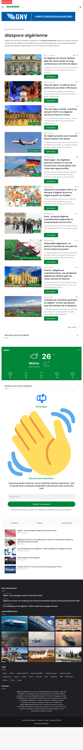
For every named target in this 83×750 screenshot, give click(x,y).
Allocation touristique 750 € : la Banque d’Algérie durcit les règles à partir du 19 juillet (60, 192)
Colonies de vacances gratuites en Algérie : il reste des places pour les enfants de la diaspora (60, 303)
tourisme (5, 680)
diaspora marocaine (51, 673)
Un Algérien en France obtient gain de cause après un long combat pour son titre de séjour (60, 61)
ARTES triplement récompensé (28, 558)
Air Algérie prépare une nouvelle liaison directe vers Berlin (60, 137)
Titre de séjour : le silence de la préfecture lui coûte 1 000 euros (60, 86)
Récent (39, 523)
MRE (61, 676)
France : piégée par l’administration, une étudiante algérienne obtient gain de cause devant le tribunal (60, 274)
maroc (46, 676)
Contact (46, 720)
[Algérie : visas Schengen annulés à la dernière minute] (10, 533)
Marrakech (54, 676)
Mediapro (45, 723)
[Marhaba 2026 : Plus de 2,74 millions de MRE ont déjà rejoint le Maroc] (15, 654)
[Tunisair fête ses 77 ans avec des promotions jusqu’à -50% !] (10, 569)
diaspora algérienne (22, 673)
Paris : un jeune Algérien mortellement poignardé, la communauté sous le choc (58, 219)
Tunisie (12, 680)
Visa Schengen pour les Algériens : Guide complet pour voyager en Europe (44, 549)
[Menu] (3, 7)
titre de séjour (69, 676)
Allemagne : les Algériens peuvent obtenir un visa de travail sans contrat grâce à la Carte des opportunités (60, 164)
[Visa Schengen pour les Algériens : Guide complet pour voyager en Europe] (10, 551)
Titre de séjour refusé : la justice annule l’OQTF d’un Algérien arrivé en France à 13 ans (60, 112)
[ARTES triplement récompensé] (10, 560)
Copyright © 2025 (55, 720)
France (31, 676)
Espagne (16, 676)
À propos (40, 720)
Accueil (8, 29)
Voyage (19, 680)
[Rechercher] (80, 7)
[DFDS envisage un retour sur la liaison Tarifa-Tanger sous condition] (15, 623)
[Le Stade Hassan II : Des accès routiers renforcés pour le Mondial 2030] (15, 639)
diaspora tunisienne (65, 673)
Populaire (14, 523)
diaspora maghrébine (37, 673)
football (24, 676)
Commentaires (66, 523)
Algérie (5, 673)
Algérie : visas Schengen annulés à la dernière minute (36, 531)
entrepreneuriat (7, 676)
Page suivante (72, 327)
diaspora (11, 673)
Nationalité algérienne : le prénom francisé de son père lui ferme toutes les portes (60, 246)
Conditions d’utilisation (29, 720)
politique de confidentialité (47, 510)
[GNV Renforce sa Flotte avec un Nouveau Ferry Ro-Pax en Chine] (68, 639)
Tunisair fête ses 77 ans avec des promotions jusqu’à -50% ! (39, 567)
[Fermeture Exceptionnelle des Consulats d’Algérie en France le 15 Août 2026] (68, 654)
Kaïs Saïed (39, 676)
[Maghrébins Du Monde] (16, 7)
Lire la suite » (51, 76)
